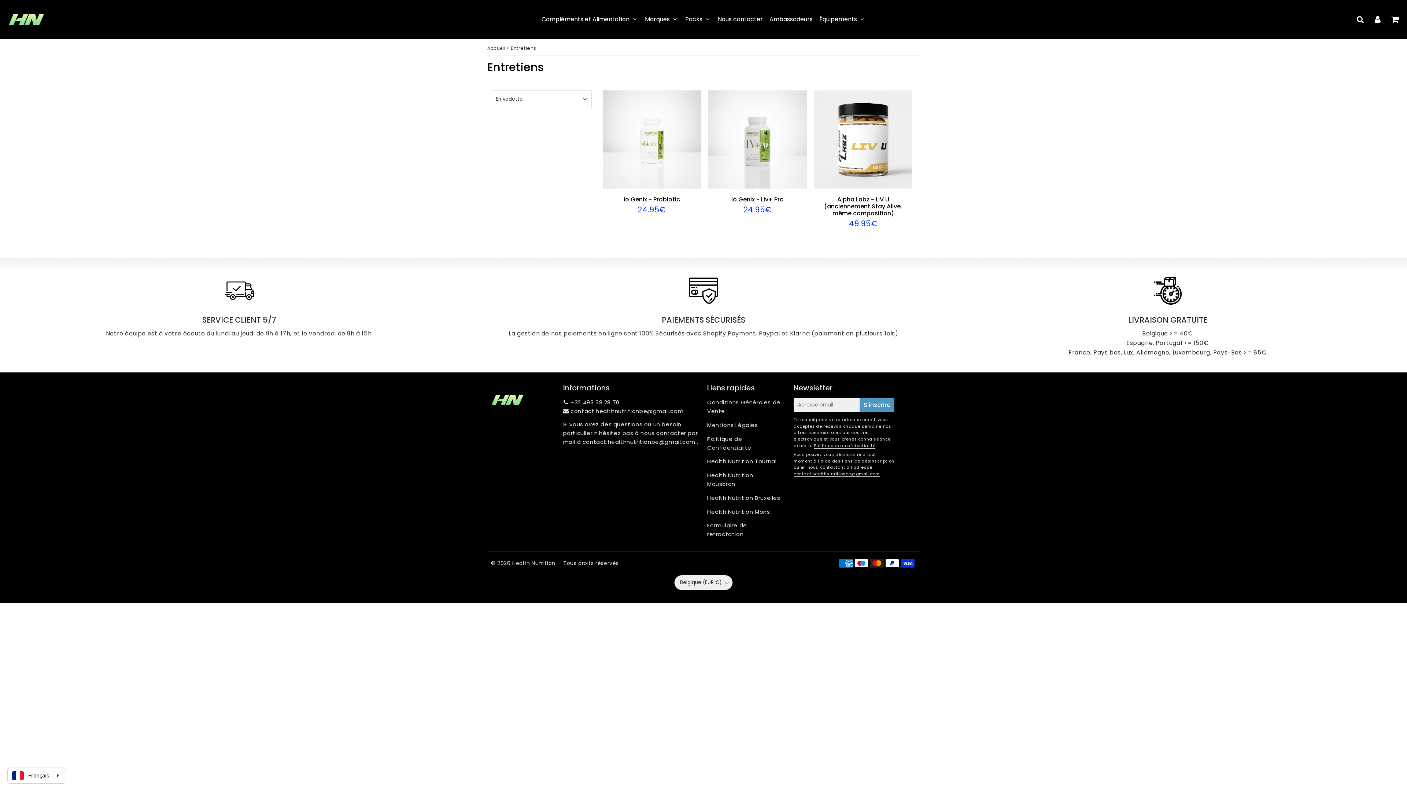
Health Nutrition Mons (738, 512)
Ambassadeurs (791, 19)
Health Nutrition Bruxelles (743, 498)
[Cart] (1394, 19)
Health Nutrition (533, 563)
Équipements (838, 19)
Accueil (496, 48)
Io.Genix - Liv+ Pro (757, 199)
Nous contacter (740, 19)
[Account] (1377, 19)
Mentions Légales (732, 425)
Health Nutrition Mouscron (730, 479)
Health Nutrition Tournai (741, 461)
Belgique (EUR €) (700, 582)
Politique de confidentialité (844, 446)
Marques (657, 19)
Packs (693, 19)
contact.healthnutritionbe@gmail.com (626, 411)
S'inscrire (877, 405)
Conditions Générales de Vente (743, 406)
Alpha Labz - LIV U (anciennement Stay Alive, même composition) (863, 206)
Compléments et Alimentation (585, 19)
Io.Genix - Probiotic (652, 199)
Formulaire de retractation (727, 529)
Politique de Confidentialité (729, 443)
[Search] (1360, 19)
